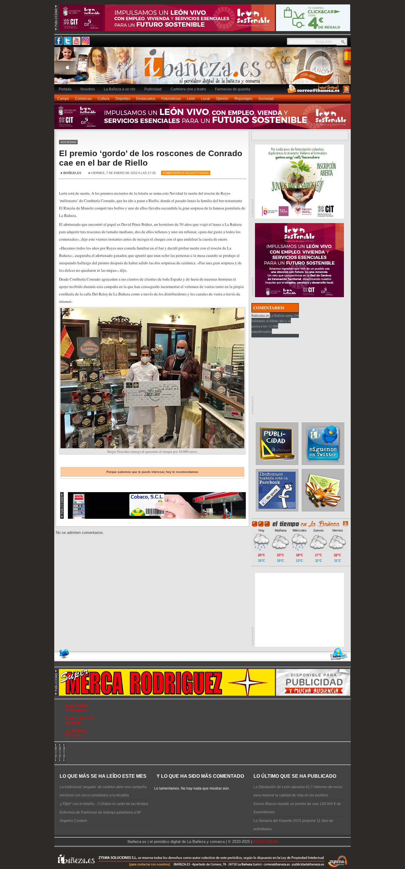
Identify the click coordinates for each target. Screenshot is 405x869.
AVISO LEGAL (265, 841)
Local (205, 99)
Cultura (103, 99)
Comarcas (83, 99)
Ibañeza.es (204, 68)
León (191, 99)
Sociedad (266, 99)
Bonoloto (73, 722)
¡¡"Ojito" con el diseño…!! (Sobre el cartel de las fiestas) (104, 804)
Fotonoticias (171, 99)
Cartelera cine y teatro (188, 89)
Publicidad (153, 89)
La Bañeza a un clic (119, 89)
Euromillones (77, 705)
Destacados (145, 99)
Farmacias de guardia (232, 89)
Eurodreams (76, 710)
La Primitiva (76, 731)
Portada (65, 89)
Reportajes (243, 99)
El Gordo (73, 735)
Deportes (122, 99)
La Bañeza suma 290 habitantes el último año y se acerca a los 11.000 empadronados (275, 323)
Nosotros (87, 89)
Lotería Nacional (80, 718)
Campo (63, 99)
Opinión (222, 99)
